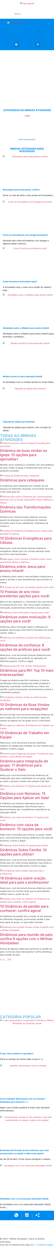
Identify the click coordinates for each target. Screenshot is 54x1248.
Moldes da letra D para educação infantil (22, 376)
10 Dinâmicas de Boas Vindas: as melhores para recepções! (25, 707)
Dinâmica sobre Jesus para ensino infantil (22, 568)
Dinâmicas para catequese (22, 480)
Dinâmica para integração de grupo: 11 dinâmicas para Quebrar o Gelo (24, 765)
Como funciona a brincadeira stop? (20, 281)
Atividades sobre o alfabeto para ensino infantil (26, 328)
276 (9, 959)
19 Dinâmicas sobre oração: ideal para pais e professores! (24, 880)
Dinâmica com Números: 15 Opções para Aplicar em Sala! (24, 795)
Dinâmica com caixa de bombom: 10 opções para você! (26, 827)
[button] (38, 30)
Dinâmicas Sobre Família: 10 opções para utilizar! (23, 852)
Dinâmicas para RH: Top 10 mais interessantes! (26, 672)
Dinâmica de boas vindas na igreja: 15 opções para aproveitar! (23, 454)
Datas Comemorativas (27, 139)
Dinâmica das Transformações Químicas (25, 509)
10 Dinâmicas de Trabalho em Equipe (24, 735)
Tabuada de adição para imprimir (19, 421)
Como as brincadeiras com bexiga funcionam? (25, 235)
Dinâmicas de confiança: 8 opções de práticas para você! (25, 647)
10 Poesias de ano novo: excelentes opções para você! (24, 594)
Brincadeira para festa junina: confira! (21, 189)
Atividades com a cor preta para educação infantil (24, 1198)
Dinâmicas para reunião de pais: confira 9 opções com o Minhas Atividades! (26, 938)
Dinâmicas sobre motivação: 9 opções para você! (25, 619)
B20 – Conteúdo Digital (42, 1244)
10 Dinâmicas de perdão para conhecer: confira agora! (24, 908)
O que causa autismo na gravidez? (17, 1053)
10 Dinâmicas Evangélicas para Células (26, 540)
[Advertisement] (27, 77)
